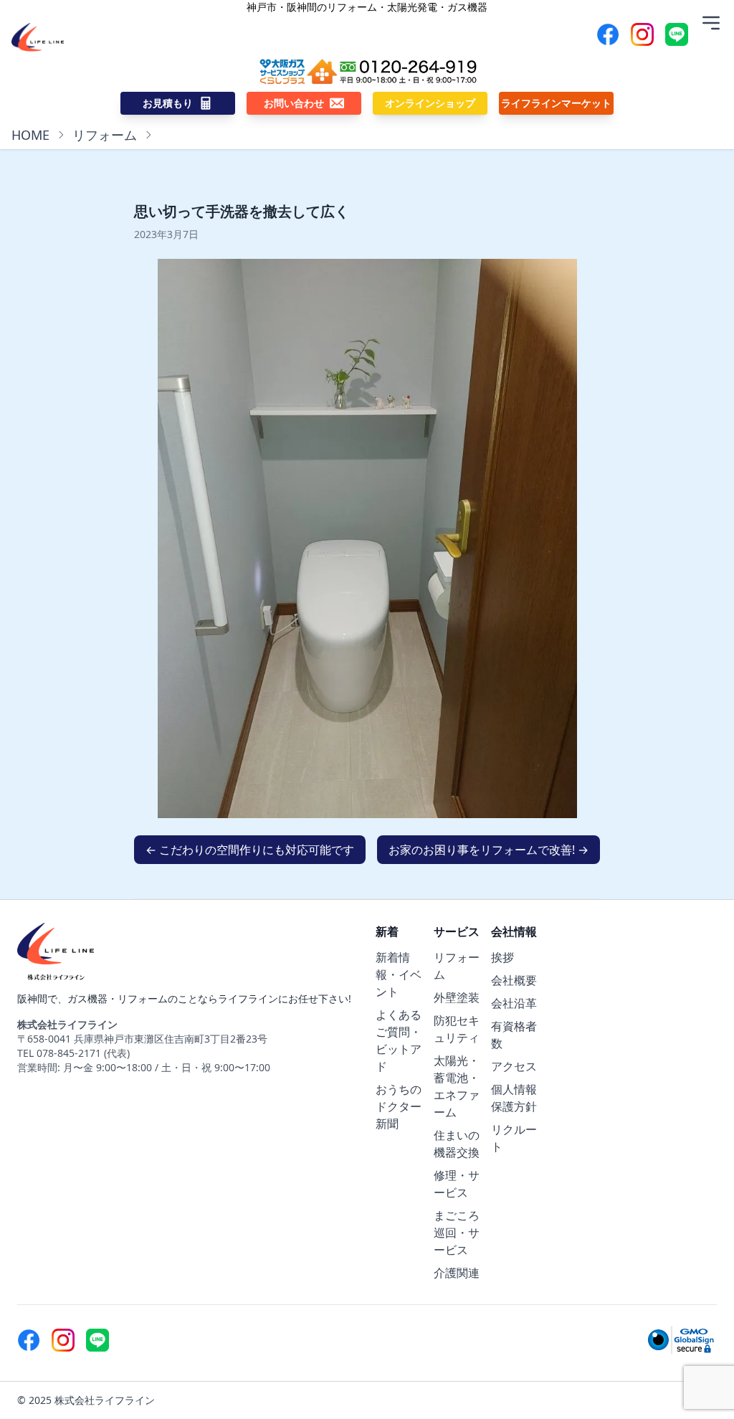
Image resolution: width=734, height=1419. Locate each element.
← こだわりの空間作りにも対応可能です (250, 850)
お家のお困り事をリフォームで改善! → (488, 850)
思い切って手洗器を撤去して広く (241, 211)
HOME (30, 134)
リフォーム (104, 134)
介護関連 (457, 1273)
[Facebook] (607, 34)
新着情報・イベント (398, 974)
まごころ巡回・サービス (457, 1232)
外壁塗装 (457, 997)
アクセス (514, 1066)
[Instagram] (642, 34)
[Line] (676, 34)
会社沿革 (514, 1003)
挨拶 (502, 957)
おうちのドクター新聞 (398, 1106)
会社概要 (514, 980)
